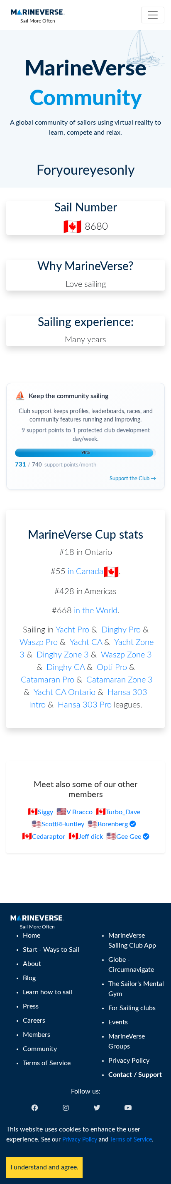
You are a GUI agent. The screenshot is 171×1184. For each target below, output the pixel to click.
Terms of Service (131, 1140)
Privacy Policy (79, 1140)
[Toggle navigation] (152, 15)
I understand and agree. (44, 1167)
